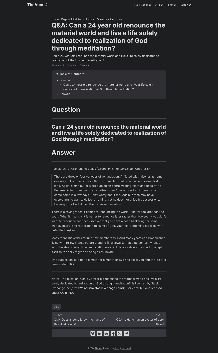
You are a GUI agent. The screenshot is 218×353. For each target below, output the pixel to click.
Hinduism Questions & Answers (103, 19)
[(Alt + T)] (46, 5)
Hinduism (76, 19)
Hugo (116, 348)
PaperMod (126, 348)
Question (66, 80)
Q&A (56, 306)
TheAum (35, 4)
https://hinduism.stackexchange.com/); (98, 288)
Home (55, 19)
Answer (65, 94)
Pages (65, 19)
